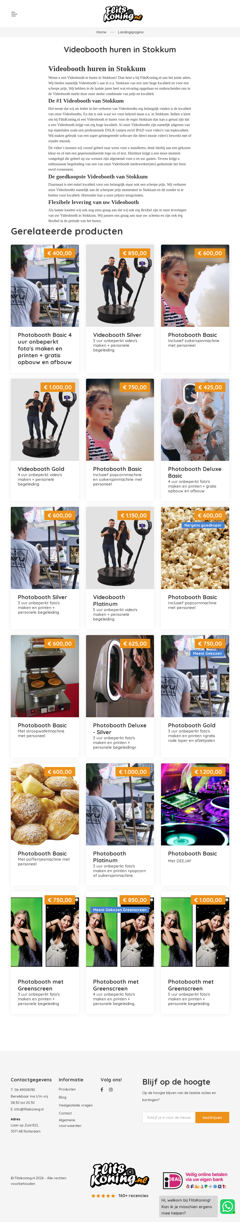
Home (101, 32)
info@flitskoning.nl (29, 1109)
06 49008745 (25, 1089)
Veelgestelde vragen (76, 1105)
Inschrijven (212, 1117)
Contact (65, 1113)
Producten (67, 1089)
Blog (62, 1097)
